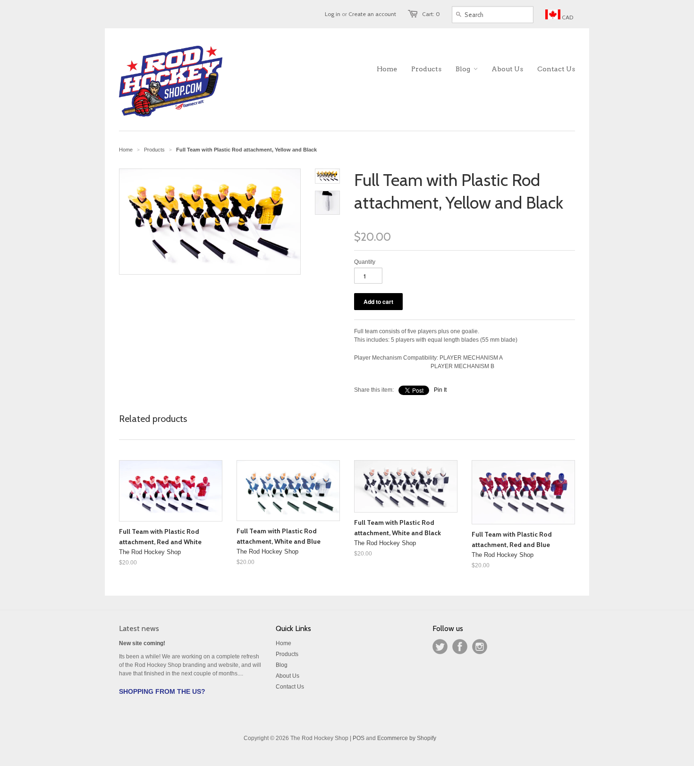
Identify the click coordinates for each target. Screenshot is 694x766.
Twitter (440, 646)
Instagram (479, 646)
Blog (282, 665)
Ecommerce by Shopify (406, 738)
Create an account (372, 13)
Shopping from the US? (162, 691)
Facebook (459, 646)
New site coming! (142, 643)
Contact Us (290, 686)
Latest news (139, 628)
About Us (287, 676)
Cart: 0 (431, 13)
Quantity (364, 262)
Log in (332, 13)
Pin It (440, 390)
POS (358, 738)
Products (154, 149)
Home (283, 643)
